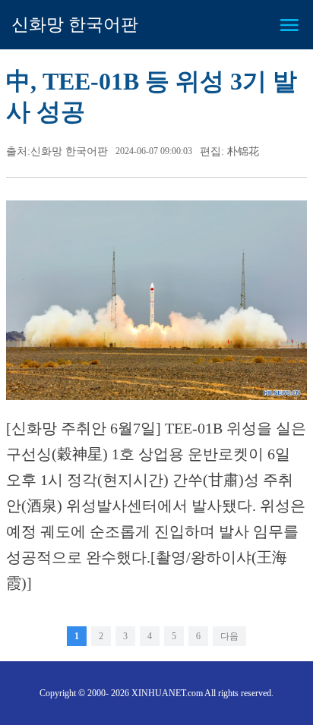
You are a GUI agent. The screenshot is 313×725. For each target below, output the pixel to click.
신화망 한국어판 (74, 24)
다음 (229, 636)
